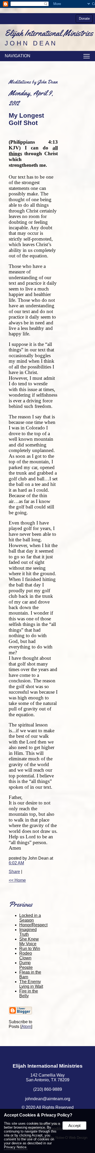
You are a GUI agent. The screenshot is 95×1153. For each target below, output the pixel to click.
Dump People (26, 965)
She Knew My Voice (29, 941)
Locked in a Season (30, 917)
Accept (74, 1125)
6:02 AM (16, 863)
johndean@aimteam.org (47, 1099)
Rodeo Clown (25, 955)
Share (14, 871)
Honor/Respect (33, 925)
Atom (26, 1026)
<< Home (17, 880)
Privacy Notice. (15, 1147)
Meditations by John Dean (33, 82)
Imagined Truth (28, 932)
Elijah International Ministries (48, 1066)
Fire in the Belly (28, 993)
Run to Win (29, 948)
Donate (84, 18)
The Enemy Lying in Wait (31, 984)
